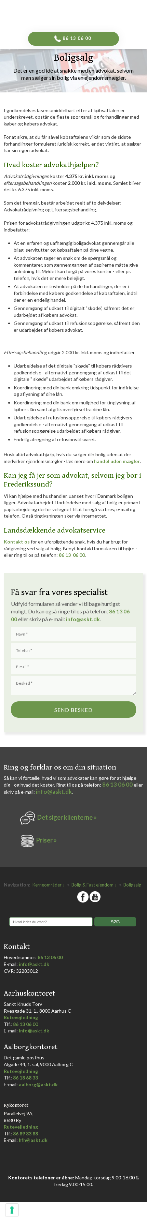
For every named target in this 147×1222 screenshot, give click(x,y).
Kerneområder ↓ (49, 885)
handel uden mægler (117, 461)
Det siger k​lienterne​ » (67, 817)
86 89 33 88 (25, 1133)
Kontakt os (17, 542)
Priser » (46, 840)
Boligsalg (132, 885)
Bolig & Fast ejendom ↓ (94, 885)
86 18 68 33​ (25, 1078)
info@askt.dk (54, 791)
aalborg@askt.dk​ (38, 1084)
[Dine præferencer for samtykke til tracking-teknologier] (11, 1210)
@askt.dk (88, 619)
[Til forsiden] (86, 14)
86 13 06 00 (72, 555)
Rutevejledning (21, 1017)
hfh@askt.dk (33, 1140)
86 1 (115, 611)
